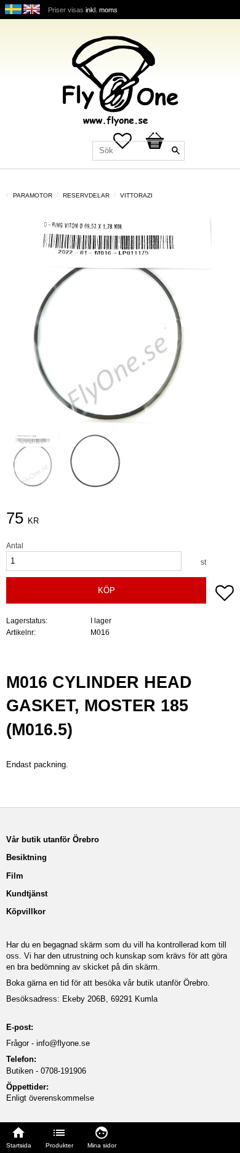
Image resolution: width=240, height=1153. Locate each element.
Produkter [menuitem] (59, 1145)
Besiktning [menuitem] (26, 857)
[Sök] (175, 151)
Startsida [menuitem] (18, 1145)
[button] (224, 594)
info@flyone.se (63, 1043)
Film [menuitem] (14, 875)
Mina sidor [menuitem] (101, 1145)
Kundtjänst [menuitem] (26, 893)
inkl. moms (102, 10)
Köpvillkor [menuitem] (26, 911)
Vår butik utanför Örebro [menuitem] (52, 839)
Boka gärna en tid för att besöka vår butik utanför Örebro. (108, 982)
